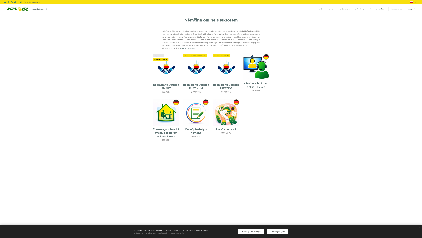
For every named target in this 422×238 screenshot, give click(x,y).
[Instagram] (8, 2)
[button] (396, 9)
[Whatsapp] (11, 2)
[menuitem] (322, 9)
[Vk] (5, 2)
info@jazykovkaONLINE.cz (31, 2)
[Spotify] (15, 2)
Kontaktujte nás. (187, 48)
